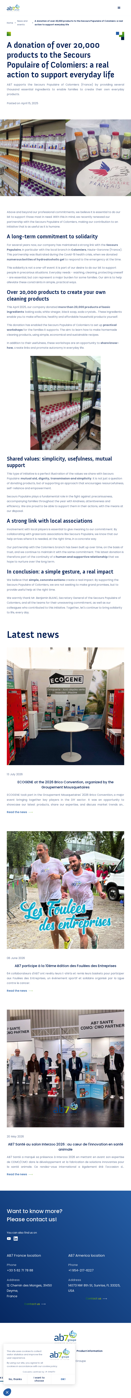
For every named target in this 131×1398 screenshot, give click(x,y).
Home (10, 22)
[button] (119, 8)
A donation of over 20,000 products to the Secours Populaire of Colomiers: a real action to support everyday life (79, 23)
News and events (22, 23)
